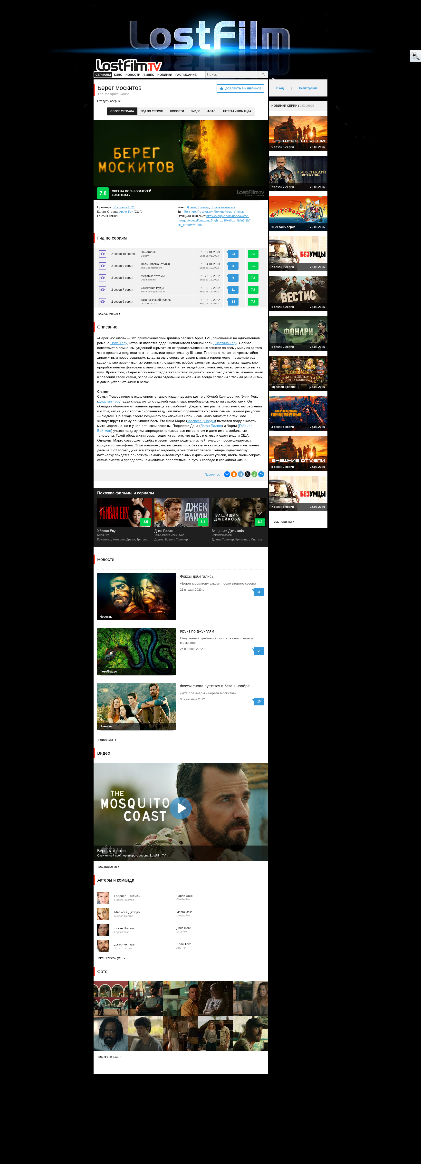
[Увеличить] (111, 998)
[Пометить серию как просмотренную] (102, 254)
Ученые (239, 211)
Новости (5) (106, 740)
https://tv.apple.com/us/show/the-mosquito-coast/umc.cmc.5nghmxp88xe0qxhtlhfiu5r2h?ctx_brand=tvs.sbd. (214, 220)
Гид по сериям (152, 111)
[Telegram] (241, 474)
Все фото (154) (108, 1057)
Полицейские (223, 211)
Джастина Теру (225, 343)
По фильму (204, 211)
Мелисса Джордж (201, 421)
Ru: (210, 253)
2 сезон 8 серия (122, 277)
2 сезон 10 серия (123, 254)
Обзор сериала (122, 111)
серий (292, 105)
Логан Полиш (211, 426)
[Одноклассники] (234, 474)
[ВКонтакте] (227, 474)
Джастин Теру (109, 401)
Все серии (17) (108, 314)
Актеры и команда (236, 111)
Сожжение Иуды (153, 289)
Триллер (203, 207)
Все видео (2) (107, 867)
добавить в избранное (243, 88)
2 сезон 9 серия (122, 266)
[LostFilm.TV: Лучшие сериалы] (131, 64)
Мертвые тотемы (153, 277)
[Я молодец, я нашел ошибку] (396, 56)
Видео (196, 111)
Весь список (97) (109, 958)
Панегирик (148, 253)
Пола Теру (118, 343)
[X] (247, 474)
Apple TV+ (126, 211)
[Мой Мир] (261, 474)
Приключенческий (222, 207)
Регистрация (308, 88)
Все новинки (283, 522)
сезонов (307, 105)
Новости (177, 111)
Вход (280, 88)
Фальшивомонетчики (155, 265)
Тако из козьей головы (156, 301)
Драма (191, 207)
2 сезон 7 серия (122, 289)
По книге (190, 211)
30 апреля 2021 (124, 207)
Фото (211, 111)
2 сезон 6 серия (122, 301)
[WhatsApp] (254, 474)
